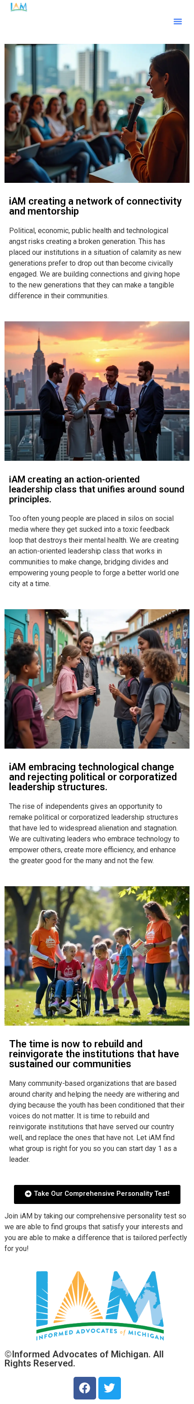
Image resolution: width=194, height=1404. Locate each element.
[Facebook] (85, 1388)
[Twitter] (109, 1388)
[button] (178, 21)
